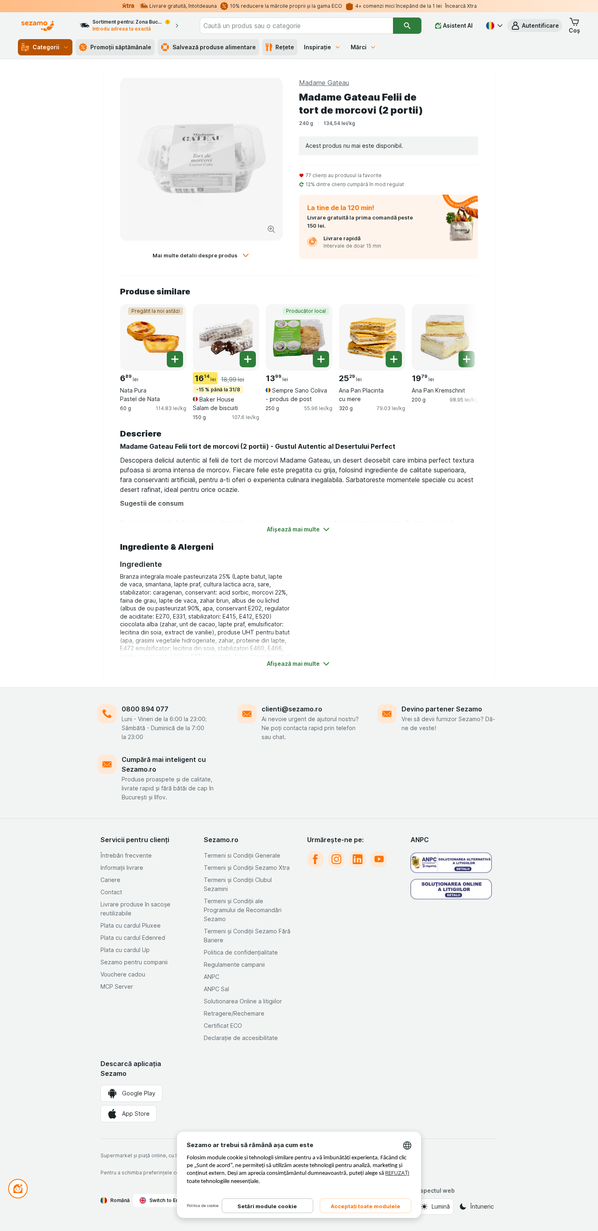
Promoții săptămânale (120, 47)
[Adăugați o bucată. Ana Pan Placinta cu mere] (394, 359)
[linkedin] (357, 859)
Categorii (46, 47)
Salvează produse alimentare (214, 47)
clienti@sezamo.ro (292, 709)
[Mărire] (271, 229)
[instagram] (336, 859)
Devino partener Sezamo (442, 709)
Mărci (359, 47)
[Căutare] (407, 26)
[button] (534, 25)
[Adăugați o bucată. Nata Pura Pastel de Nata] (175, 359)
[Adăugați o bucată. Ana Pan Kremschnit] (466, 359)
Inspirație (317, 47)
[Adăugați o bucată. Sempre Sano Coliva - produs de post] (321, 359)
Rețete (284, 47)
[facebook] (315, 859)
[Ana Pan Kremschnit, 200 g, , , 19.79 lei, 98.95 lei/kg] (445, 337)
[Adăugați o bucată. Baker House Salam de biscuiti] (248, 359)
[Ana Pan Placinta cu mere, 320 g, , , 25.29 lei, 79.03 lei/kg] (372, 337)
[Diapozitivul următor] (461, 337)
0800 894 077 (145, 709)
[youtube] (379, 859)
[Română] (493, 26)
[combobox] (296, 26)
